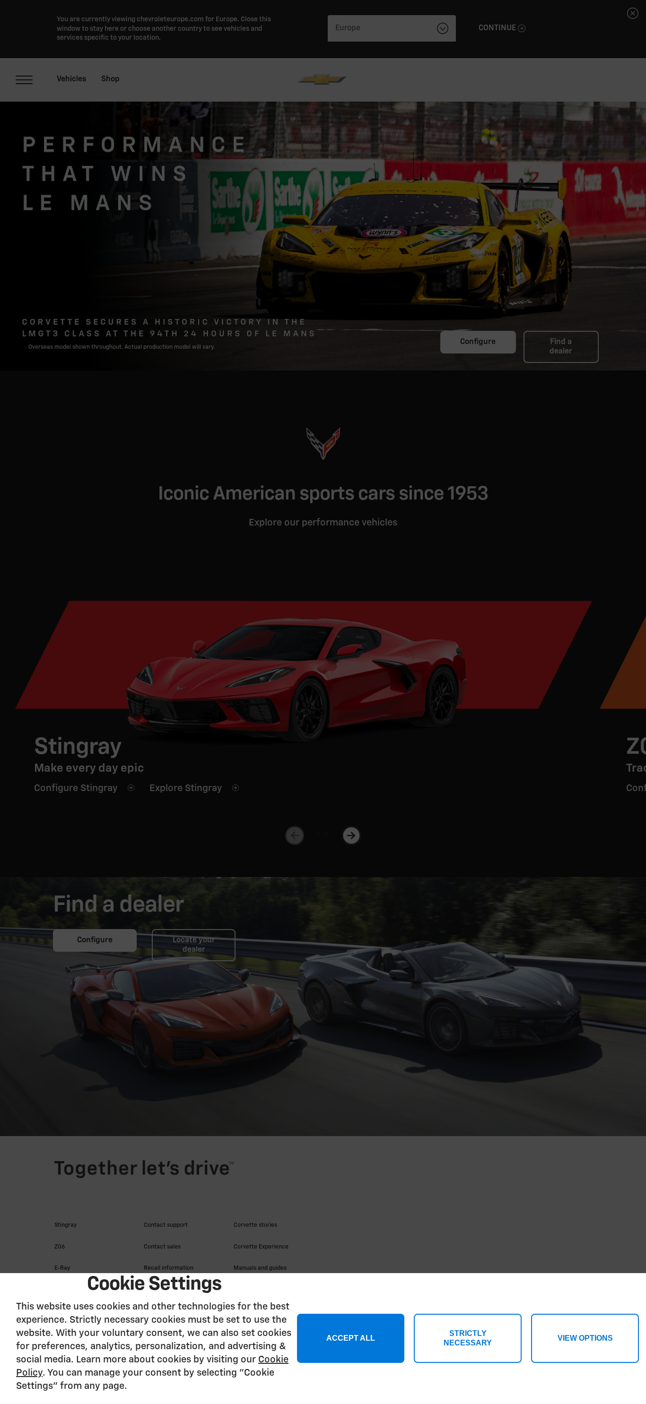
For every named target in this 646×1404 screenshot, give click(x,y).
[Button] (585, 1338)
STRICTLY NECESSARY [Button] (468, 1338)
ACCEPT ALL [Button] (350, 1338)
